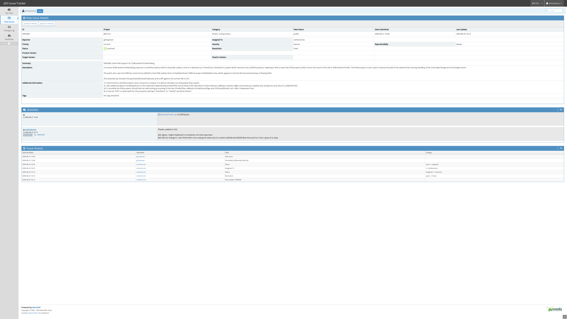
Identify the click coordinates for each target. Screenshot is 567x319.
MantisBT (36, 307)
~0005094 (40, 134)
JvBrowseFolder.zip (168, 114)
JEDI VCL (536, 3)
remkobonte (30, 129)
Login (40, 11)
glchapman (140, 157)
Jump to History (47, 23)
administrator (33, 313)
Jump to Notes (30, 23)
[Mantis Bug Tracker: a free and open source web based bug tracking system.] (554, 308)
